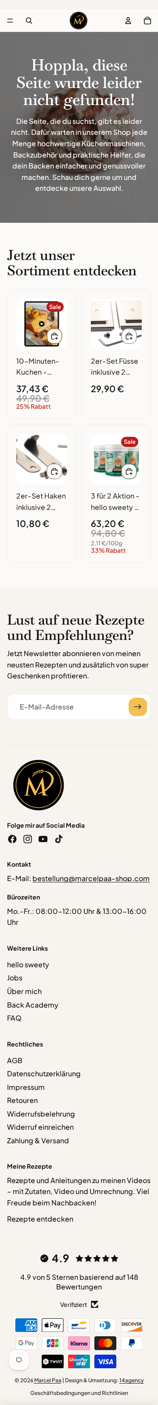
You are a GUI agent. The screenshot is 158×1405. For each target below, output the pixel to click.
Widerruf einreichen (40, 1126)
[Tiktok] (59, 839)
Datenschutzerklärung (44, 1073)
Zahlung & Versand (38, 1140)
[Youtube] (43, 839)
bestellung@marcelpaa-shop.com (91, 878)
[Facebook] (12, 839)
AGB (14, 1060)
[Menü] (10, 21)
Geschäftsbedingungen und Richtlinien (79, 1393)
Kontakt (19, 864)
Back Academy (32, 1004)
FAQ (14, 1017)
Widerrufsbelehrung (41, 1113)
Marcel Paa (47, 1380)
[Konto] (128, 20)
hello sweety (28, 964)
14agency (131, 1380)
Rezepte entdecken (40, 1218)
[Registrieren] (138, 707)
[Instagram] (27, 839)
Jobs (14, 977)
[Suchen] (29, 20)
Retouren (22, 1100)
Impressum (26, 1087)
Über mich (24, 991)
